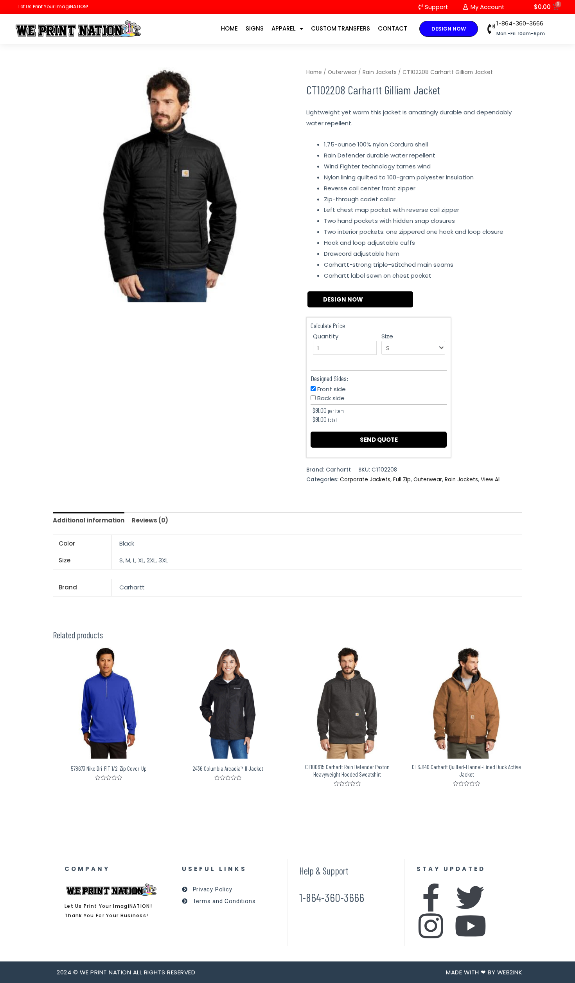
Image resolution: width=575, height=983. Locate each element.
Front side (331, 389)
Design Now (343, 299)
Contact (392, 28)
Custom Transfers (340, 28)
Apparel (283, 28)
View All (491, 479)
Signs (255, 28)
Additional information (88, 520)
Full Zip (402, 479)
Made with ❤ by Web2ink (484, 972)
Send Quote (379, 439)
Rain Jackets (380, 72)
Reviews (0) (150, 520)
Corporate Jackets (365, 479)
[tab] (88, 520)
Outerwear (342, 72)
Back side (331, 398)
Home (229, 28)
